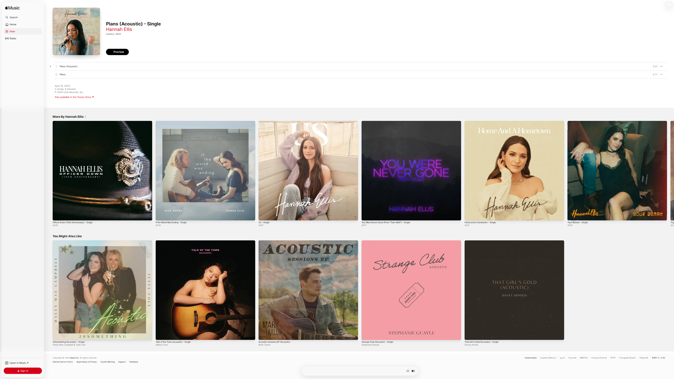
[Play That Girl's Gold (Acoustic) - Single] (469, 335)
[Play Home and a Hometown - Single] (469, 216)
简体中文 (584, 358)
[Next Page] (670, 170)
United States (531, 358)
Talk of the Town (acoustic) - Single (175, 241)
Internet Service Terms (63, 362)
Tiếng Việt (643, 358)
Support (122, 362)
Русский (572, 358)
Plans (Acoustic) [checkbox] (68, 66)
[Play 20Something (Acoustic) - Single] (57, 335)
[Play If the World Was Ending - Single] (160, 216)
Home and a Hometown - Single (482, 122)
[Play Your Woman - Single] (571, 216)
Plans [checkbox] (62, 74)
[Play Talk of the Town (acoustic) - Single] (160, 335)
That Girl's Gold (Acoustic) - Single (484, 241)
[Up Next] (408, 370)
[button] (23, 17)
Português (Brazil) (627, 358)
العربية (562, 358)
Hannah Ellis (119, 29)
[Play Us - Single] (263, 216)
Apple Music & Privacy (87, 362)
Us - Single (265, 122)
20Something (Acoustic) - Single (70, 241)
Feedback (133, 362)
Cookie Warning (107, 362)
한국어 (613, 358)
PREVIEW (654, 66)
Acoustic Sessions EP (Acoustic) (276, 241)
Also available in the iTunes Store (73, 97)
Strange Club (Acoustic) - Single (379, 241)
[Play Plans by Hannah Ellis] (56, 74)
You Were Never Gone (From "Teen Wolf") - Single (389, 122)
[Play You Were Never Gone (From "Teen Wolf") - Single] (366, 216)
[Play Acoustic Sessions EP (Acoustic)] (263, 335)
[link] (70, 117)
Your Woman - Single (578, 122)
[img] (12, 8)
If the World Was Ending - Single (173, 122)
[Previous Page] (49, 170)
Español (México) (548, 358)
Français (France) (599, 358)
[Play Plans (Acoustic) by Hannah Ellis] (56, 66)
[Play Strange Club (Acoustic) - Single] (366, 335)
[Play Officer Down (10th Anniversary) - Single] (57, 216)
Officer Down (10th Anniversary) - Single (75, 122)
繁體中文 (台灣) (658, 358)
